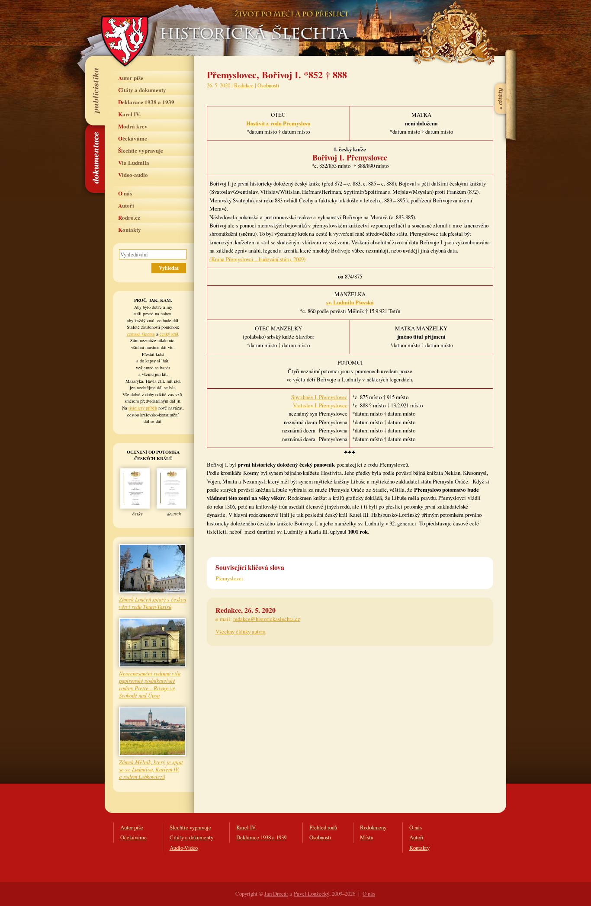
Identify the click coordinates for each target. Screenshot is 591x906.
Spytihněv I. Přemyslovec (319, 397)
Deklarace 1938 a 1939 (146, 102)
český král (169, 334)
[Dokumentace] (94, 158)
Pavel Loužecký (311, 893)
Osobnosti (268, 85)
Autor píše (130, 78)
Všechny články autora (240, 631)
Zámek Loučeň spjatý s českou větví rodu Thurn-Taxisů (152, 602)
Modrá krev (133, 126)
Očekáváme (132, 138)
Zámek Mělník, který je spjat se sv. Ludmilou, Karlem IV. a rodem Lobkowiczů (151, 769)
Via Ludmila (133, 162)
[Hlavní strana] (253, 21)
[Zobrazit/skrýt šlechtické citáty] (501, 77)
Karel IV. (129, 114)
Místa (366, 837)
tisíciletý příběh (142, 408)
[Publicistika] (94, 90)
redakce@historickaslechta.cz (266, 619)
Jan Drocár (276, 893)
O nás (125, 193)
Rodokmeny (373, 827)
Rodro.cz (129, 217)
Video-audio (133, 174)
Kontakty (129, 229)
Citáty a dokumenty (142, 90)
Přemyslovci (229, 578)
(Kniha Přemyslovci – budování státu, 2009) (257, 259)
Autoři (126, 205)
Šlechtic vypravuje (140, 150)
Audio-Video (184, 848)
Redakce (244, 85)
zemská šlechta (141, 334)
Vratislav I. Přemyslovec (320, 405)
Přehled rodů (323, 827)
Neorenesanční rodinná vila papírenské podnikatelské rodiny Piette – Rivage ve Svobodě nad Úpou (149, 684)
